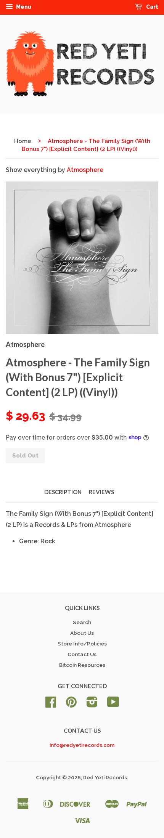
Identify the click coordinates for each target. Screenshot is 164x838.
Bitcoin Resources (82, 665)
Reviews (101, 491)
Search (82, 622)
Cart (151, 7)
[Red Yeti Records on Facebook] (50, 705)
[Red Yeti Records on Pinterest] (71, 705)
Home (22, 141)
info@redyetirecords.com (82, 745)
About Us (82, 633)
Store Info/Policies (82, 644)
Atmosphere (85, 169)
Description (63, 491)
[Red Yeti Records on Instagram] (92, 705)
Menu (23, 7)
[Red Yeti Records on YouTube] (113, 705)
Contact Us (82, 654)
